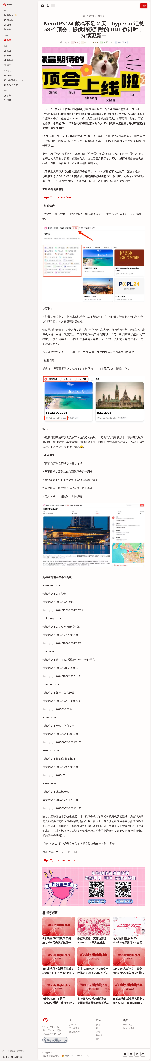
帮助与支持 (74, 1028)
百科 (98, 1038)
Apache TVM (129, 1028)
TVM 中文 (127, 1024)
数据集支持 (74, 1031)
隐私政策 (20, 1051)
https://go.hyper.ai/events (58, 197)
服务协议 (11, 1051)
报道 (102, 15)
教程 (98, 1031)
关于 (4, 1051)
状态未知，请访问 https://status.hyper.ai (56, 1040)
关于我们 (73, 1024)
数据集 (99, 1035)
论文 (98, 1028)
